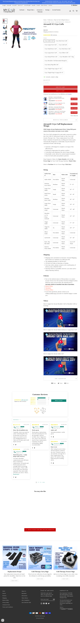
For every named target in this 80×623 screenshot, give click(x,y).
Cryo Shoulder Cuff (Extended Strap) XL (56, 60)
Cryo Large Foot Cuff (50, 44)
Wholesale (40, 11)
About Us (24, 591)
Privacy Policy (49, 290)
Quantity (47, 80)
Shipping (46, 31)
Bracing (47, 9)
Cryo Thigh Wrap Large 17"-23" (53, 68)
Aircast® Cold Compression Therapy (57, 22)
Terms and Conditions (7, 607)
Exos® (38, 5)
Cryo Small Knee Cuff (51, 48)
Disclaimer (48, 288)
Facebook (63, 608)
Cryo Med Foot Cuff (61, 41)
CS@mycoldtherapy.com (52, 293)
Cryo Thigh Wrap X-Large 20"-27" (54, 72)
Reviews (4, 595)
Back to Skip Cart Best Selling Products (41, 529)
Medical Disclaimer (60, 119)
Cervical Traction (56, 9)
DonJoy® (9, 5)
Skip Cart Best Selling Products (61, 19)
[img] (16, 424)
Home (45, 19)
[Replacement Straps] (14, 558)
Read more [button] (16, 474)
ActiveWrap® (27, 5)
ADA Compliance (25, 600)
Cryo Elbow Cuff (63, 52)
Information (24, 595)
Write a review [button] (58, 400)
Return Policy (49, 286)
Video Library (44, 5)
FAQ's (3, 591)
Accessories (40, 9)
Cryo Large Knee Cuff (51, 52)
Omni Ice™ (20, 5)
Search (4, 593)
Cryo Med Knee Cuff (64, 48)
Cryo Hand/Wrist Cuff (51, 56)
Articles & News (6, 604)
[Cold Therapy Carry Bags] (40, 558)
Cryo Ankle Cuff (49, 41)
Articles (50, 5)
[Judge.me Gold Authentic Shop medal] (36, 410)
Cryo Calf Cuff (63, 44)
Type (45, 38)
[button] (47, 35)
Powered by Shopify (40, 618)
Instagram (70, 608)
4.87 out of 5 (24, 400)
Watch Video (72, 161)
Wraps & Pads (30, 9)
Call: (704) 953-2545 (26, 602)
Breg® (4, 5)
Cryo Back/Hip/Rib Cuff (51, 64)
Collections (50, 19)
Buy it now (60, 90)
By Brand (22, 9)
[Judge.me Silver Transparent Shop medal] (43, 410)
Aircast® (14, 5)
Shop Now (15, 580)
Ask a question (60, 378)
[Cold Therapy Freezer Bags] (65, 558)
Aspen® (33, 5)
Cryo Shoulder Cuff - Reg (67, 56)
